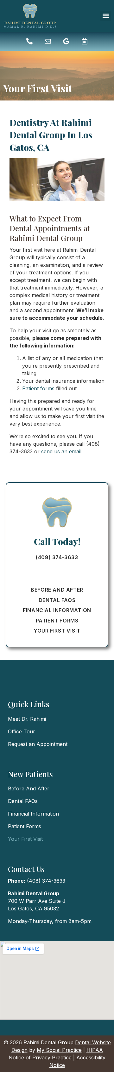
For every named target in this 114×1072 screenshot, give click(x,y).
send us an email (61, 451)
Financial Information (57, 610)
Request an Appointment (37, 744)
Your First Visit (57, 631)
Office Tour (21, 731)
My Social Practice (59, 1050)
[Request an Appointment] (84, 41)
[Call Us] (29, 41)
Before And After (57, 590)
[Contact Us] (47, 41)
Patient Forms (57, 620)
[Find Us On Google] (66, 41)
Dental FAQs (57, 600)
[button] (105, 16)
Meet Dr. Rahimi (27, 719)
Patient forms (38, 388)
